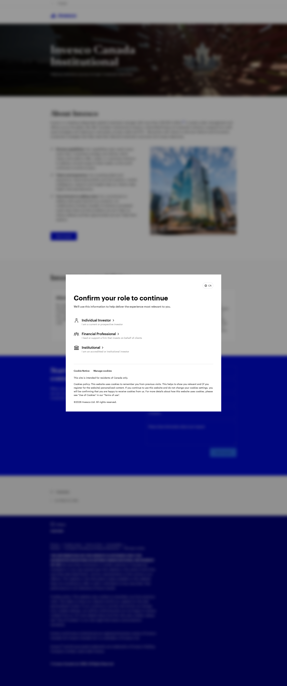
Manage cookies (103, 370)
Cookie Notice (82, 370)
